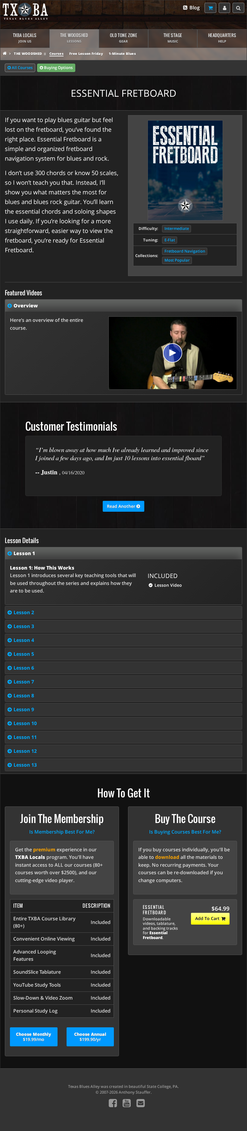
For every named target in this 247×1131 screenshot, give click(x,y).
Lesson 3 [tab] (24, 626)
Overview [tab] (26, 305)
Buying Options (58, 67)
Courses (56, 53)
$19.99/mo (33, 1036)
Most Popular (177, 260)
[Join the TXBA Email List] (140, 1102)
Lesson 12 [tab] (25, 751)
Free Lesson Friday (86, 53)
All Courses (22, 67)
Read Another (121, 506)
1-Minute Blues (122, 53)
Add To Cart (207, 918)
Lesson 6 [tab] (24, 667)
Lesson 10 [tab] (25, 723)
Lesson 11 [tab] (25, 737)
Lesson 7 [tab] (24, 681)
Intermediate (176, 228)
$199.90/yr (90, 1036)
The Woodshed (28, 53)
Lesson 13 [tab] (25, 765)
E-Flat (169, 240)
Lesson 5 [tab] (24, 654)
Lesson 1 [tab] (24, 553)
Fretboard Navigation (184, 251)
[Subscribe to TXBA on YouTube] (127, 1102)
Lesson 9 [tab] (24, 709)
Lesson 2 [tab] (24, 612)
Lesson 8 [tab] (24, 695)
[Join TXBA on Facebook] (113, 1102)
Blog (194, 7)
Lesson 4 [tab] (24, 640)
